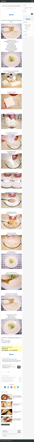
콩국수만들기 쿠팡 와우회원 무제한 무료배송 (9, 359)
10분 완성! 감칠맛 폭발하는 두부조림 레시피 (6, 381)
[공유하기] (4, 372)
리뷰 (26, 27)
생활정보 (27, 25)
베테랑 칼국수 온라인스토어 (6, 365)
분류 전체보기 (27, 24)
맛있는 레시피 (27, 26)
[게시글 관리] (5, 372)
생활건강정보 (3, 1)
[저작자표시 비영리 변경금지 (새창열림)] (11, 372)
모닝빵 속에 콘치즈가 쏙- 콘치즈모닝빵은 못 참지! (7, 378)
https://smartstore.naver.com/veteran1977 (8, 364)
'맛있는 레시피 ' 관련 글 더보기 (5, 424)
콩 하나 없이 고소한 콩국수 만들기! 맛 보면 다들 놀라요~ (11, 6)
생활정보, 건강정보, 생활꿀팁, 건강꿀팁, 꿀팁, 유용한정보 (10, 433)
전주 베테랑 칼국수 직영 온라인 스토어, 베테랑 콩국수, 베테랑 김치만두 (8, 367)
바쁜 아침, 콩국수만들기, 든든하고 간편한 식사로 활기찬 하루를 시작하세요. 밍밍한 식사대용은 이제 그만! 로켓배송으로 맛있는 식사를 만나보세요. (11, 361)
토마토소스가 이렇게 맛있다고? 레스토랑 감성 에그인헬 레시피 (8, 377)
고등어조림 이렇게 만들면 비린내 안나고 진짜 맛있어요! (7, 380)
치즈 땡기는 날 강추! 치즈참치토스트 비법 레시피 (7, 379)
